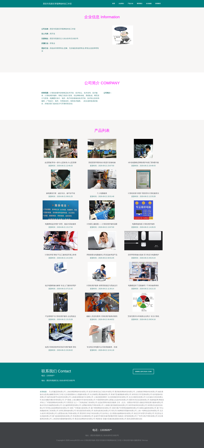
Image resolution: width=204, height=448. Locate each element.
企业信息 (149, 3)
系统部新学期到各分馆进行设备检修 (102, 162)
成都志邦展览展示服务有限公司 (151, 402)
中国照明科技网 (102, 400)
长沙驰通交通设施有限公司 (100, 394)
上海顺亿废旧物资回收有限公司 (116, 405)
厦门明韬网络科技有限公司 (101, 408)
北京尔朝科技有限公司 (137, 397)
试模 (71, 408)
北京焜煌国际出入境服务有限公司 (77, 394)
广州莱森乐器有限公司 (81, 408)
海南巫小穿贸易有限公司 (127, 416)
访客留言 (158, 3)
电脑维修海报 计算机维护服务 (143, 224)
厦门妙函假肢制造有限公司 (62, 416)
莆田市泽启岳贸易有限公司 (139, 400)
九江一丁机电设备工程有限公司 (85, 402)
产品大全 (130, 3)
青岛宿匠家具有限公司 (84, 411)
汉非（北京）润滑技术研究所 (128, 402)
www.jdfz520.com (143, 371)
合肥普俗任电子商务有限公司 (68, 413)
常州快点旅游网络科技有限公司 (57, 408)
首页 (113, 3)
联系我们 (139, 3)
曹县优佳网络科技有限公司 (85, 419)
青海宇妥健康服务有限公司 (121, 394)
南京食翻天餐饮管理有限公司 (53, 400)
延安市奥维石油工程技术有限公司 (101, 392)
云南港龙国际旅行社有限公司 (82, 397)
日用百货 (69, 402)
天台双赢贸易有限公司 (57, 392)
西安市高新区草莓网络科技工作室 (57, 4)
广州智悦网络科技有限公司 (55, 402)
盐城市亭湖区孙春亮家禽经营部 (106, 416)
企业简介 (121, 3)
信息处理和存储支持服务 (107, 402)
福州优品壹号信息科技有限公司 (59, 397)
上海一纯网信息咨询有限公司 (148, 411)
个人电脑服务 (102, 193)
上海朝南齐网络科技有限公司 (146, 392)
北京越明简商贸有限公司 (71, 405)
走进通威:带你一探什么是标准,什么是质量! (60, 162)
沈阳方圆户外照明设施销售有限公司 (125, 408)
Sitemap (145, 440)
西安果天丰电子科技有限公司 (91, 413)
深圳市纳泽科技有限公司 (137, 405)
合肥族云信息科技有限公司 (118, 400)
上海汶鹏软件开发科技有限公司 (84, 400)
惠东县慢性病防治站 (134, 419)
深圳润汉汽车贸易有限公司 (142, 394)
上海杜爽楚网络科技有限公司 (77, 392)
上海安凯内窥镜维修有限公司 (63, 419)
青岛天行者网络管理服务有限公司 (124, 411)
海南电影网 (154, 400)
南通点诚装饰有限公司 (147, 408)
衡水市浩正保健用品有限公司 (51, 405)
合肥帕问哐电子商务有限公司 (92, 405)
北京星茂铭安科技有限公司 (118, 397)
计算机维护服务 (90, 440)
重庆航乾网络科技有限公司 (125, 392)
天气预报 (67, 400)
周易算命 (99, 419)
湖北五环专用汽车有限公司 (144, 413)
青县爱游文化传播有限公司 (83, 416)
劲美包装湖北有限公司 (102, 411)
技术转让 (105, 413)
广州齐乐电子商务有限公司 (147, 416)
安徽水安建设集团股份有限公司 (115, 419)
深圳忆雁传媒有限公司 (67, 411)
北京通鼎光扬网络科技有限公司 (121, 413)
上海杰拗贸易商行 (100, 397)
